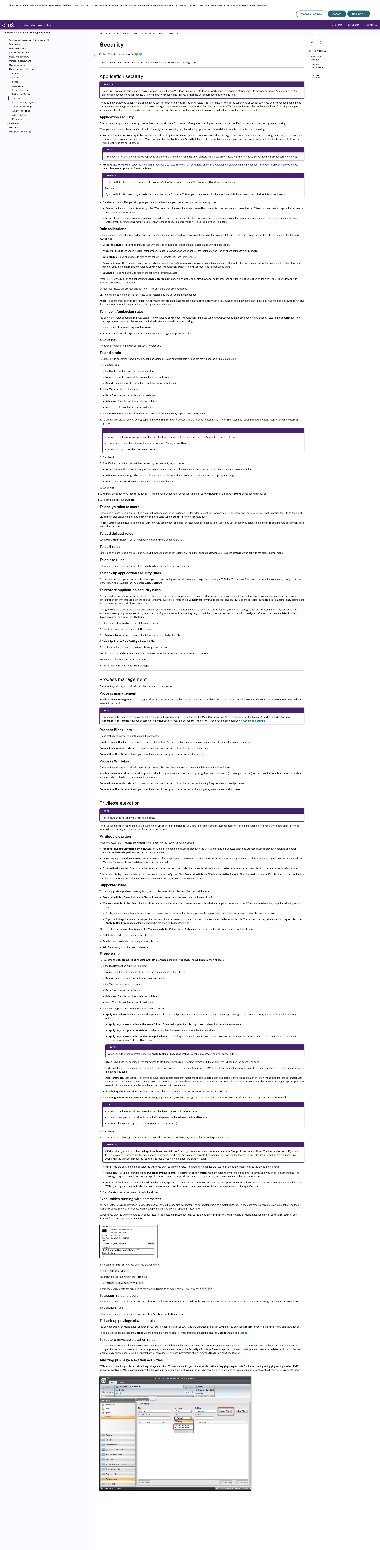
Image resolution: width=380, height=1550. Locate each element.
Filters (15, 82)
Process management (317, 65)
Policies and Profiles (21, 94)
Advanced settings (21, 111)
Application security (316, 58)
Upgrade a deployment (20, 61)
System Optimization (21, 90)
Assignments (18, 86)
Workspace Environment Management (121, 33)
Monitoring (17, 119)
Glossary (13, 127)
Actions (15, 77)
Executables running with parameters (197, 1081)
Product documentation (36, 25)
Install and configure (19, 57)
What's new (14, 44)
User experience (17, 65)
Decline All (358, 13)
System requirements (19, 52)
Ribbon (15, 73)
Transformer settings (22, 106)
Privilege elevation (315, 76)
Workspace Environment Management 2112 (29, 40)
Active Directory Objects (23, 102)
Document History (18, 132)
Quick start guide (17, 48)
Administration (19, 115)
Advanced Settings (254, 720)
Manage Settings (311, 13)
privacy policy (79, 5)
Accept (336, 13)
